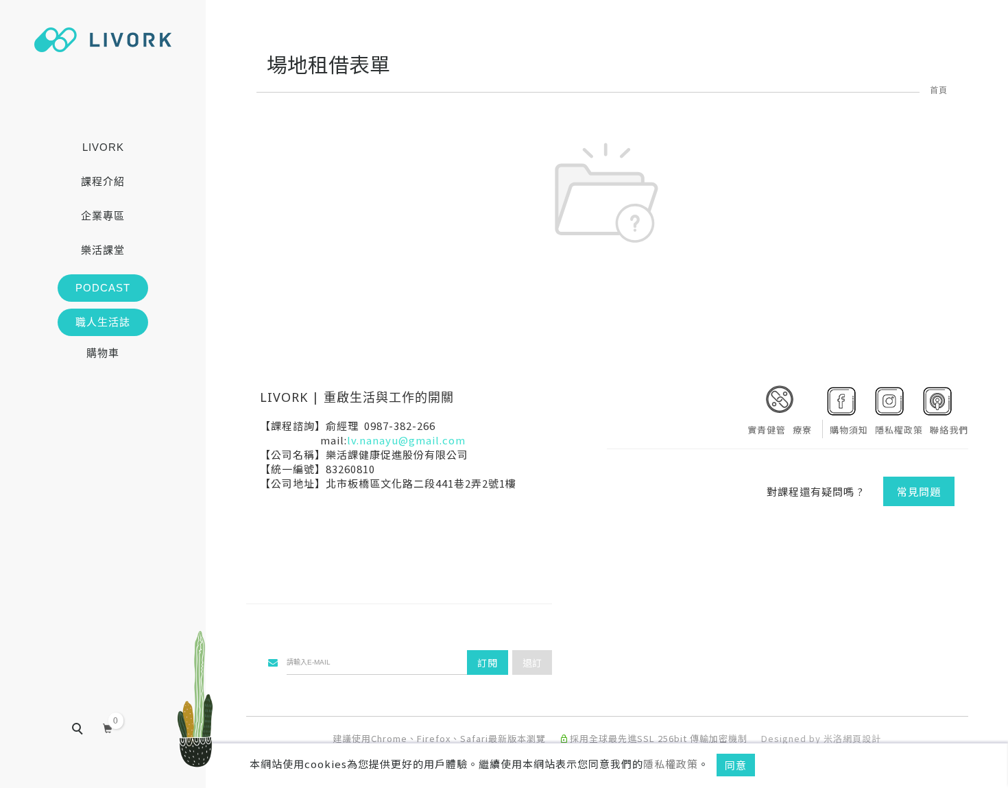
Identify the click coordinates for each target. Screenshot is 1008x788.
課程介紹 (103, 181)
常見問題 (919, 491)
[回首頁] (102, 39)
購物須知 (849, 429)
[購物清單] (108, 726)
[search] (87, 730)
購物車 (102, 353)
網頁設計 (862, 738)
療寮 (802, 429)
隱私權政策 (670, 763)
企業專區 (103, 216)
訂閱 (487, 662)
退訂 (532, 662)
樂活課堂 (103, 250)
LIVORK (103, 147)
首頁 (939, 89)
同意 (736, 765)
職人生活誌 (102, 322)
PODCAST (102, 288)
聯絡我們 (949, 429)
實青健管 (766, 429)
